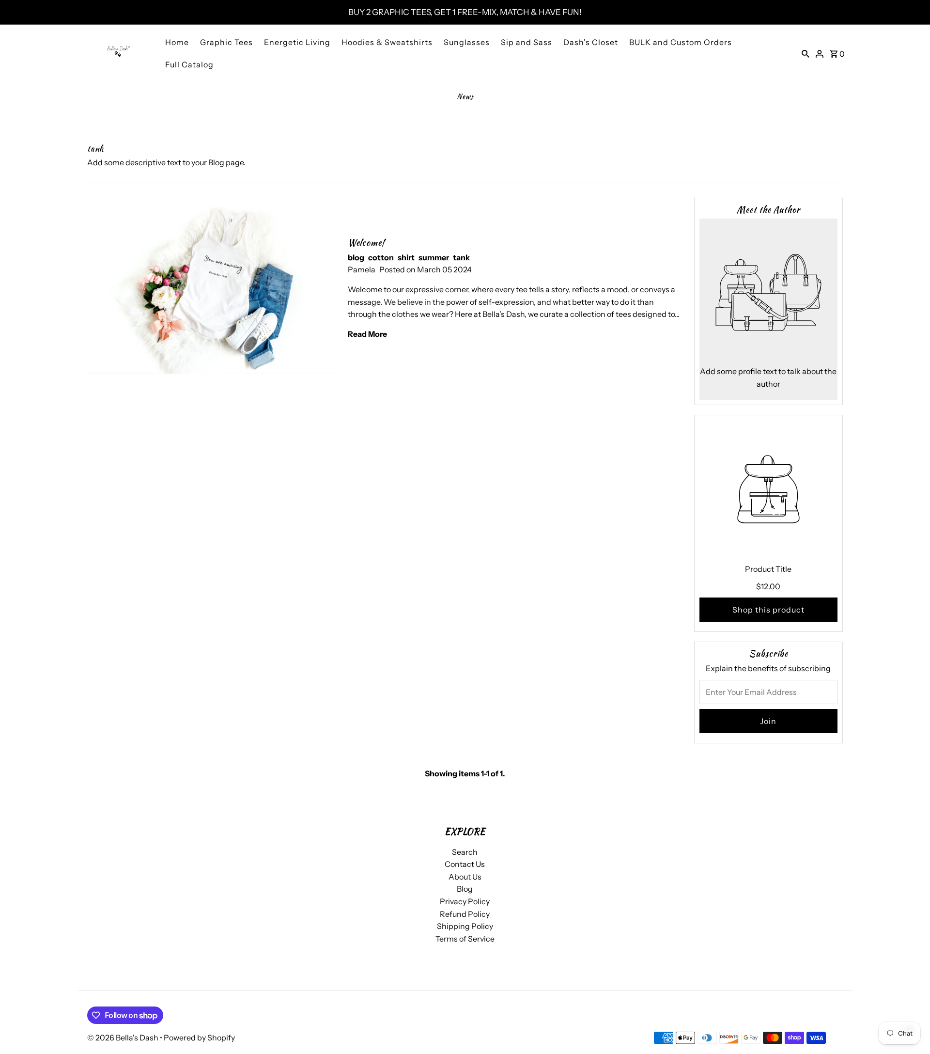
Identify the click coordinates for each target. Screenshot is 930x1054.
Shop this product (768, 609)
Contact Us (465, 864)
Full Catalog (189, 64)
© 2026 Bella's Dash (123, 1037)
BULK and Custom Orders (680, 42)
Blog (465, 889)
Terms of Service (465, 939)
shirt (406, 257)
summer (433, 257)
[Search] (805, 52)
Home (177, 42)
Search (465, 852)
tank (461, 257)
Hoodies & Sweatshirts (387, 42)
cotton (381, 257)
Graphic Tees (226, 42)
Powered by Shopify (199, 1037)
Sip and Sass (526, 42)
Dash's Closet (590, 42)
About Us (465, 876)
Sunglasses (467, 42)
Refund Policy (465, 914)
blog (356, 257)
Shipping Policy (465, 926)
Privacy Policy (465, 901)
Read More (367, 334)
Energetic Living (297, 42)
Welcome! (366, 242)
